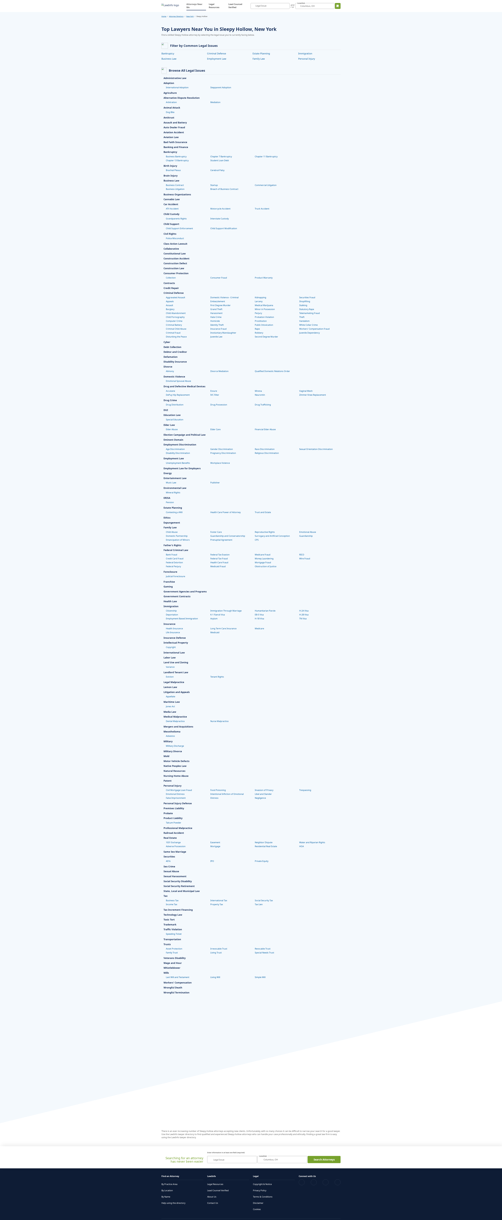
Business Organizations (177, 194)
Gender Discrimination (221, 449)
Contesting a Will (174, 512)
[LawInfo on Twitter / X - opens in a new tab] (314, 1182)
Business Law (168, 58)
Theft (301, 317)
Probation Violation (264, 317)
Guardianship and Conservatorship (227, 535)
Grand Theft (216, 309)
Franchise (169, 581)
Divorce (168, 366)
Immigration (305, 53)
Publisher (215, 482)
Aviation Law (171, 137)
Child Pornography (175, 317)
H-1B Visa (259, 618)
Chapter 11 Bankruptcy (266, 156)
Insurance (169, 624)
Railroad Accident (174, 833)
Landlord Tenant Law (176, 672)
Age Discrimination (175, 449)
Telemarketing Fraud (309, 313)
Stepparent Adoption (220, 87)
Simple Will (260, 977)
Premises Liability (174, 808)
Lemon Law (170, 687)
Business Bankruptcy (176, 156)
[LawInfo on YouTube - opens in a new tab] (326, 1182)
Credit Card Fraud (174, 558)
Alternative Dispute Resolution (182, 97)
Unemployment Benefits (178, 463)
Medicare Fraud (262, 554)
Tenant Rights (217, 676)
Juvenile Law (216, 336)
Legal (256, 1176)
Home (163, 16)
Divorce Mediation (219, 371)
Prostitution (261, 321)
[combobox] (270, 6)
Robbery (259, 332)
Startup (214, 185)
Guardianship (306, 535)
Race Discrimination (265, 449)
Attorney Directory (176, 16)
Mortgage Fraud (263, 562)
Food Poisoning (218, 790)
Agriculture (170, 93)
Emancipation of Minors (178, 539)
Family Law (259, 58)
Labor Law (170, 657)
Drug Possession (218, 404)
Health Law (170, 601)
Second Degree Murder (266, 336)
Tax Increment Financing (178, 909)
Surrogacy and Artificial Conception (272, 535)
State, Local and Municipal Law (182, 891)
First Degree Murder (220, 305)
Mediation (215, 102)
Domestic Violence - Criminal (224, 297)
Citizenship (171, 610)
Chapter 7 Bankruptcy (221, 156)
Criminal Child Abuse (176, 328)
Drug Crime (170, 400)
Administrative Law (175, 78)
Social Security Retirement (179, 886)
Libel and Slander (263, 794)
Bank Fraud (171, 554)
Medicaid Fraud (218, 566)
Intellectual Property (176, 642)
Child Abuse (172, 532)
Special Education (174, 419)
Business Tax (172, 900)
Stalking (303, 305)
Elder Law (169, 425)
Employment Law (216, 58)
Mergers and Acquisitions (178, 726)
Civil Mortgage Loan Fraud (179, 790)
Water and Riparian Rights (312, 842)
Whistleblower (172, 967)
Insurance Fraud (218, 328)
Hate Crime (215, 317)
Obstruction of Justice (265, 566)
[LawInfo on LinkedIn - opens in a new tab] (338, 1182)
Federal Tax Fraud (219, 558)
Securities (169, 856)
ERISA (167, 498)
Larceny (259, 301)
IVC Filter (214, 394)
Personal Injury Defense (178, 803)
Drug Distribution (174, 404)
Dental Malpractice (175, 721)
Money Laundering (264, 558)
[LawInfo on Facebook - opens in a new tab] (302, 1182)
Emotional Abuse (307, 532)
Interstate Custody (219, 218)
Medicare (259, 628)
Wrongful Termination (176, 992)
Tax (165, 896)
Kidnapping (260, 297)
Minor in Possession (265, 309)
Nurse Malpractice (219, 721)
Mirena (258, 390)
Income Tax (171, 904)
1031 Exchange (173, 842)
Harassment (216, 313)
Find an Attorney (170, 1176)
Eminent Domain (173, 439)
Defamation (171, 357)
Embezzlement (217, 301)
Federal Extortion (174, 562)
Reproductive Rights (265, 532)
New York (190, 16)
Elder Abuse (172, 429)
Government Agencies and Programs (185, 591)
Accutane (170, 390)
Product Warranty (264, 277)
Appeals (170, 301)
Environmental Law (175, 488)
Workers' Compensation (178, 982)
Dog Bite (170, 112)
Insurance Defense (175, 637)
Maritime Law (172, 702)
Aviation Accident (174, 132)
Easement (215, 842)
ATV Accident (172, 208)
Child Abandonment (176, 313)
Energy (168, 473)
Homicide (215, 321)
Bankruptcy (167, 53)
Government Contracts (177, 596)
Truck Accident (262, 208)
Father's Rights (172, 545)
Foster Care (216, 532)
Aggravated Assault (175, 297)
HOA (301, 846)
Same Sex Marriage (175, 851)
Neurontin (260, 394)
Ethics (167, 517)
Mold (166, 756)
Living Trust (216, 952)
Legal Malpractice (174, 682)
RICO (301, 554)
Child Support (171, 224)
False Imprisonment (176, 798)
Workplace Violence (220, 463)
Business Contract (175, 185)
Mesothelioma (172, 731)
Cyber (167, 342)
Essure (213, 390)
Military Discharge (175, 745)
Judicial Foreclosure (175, 576)
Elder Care (215, 429)
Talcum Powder (173, 822)
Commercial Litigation (265, 185)
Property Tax (216, 904)
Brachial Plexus (173, 170)
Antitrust (169, 117)
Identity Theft (217, 324)
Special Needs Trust (264, 952)
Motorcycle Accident (220, 208)
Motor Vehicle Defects (176, 761)
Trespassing (305, 790)
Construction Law (174, 268)
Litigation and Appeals (177, 692)
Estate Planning (261, 53)
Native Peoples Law (175, 766)
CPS (257, 539)
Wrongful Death (173, 987)
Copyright (171, 647)
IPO (212, 861)
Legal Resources (214, 6)
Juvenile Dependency (309, 332)
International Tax (218, 900)
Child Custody (171, 214)
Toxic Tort (169, 919)
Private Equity (261, 861)
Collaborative (171, 248)
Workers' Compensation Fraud (314, 328)
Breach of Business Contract (224, 189)
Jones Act (170, 706)
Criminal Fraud (173, 332)
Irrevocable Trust (218, 948)
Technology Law (173, 914)
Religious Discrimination (267, 453)
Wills (166, 972)
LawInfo (211, 1176)
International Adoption (177, 87)
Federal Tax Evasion (220, 554)
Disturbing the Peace (176, 336)
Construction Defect (175, 263)
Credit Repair (171, 288)
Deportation (172, 614)
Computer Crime (174, 321)
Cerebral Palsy (217, 170)
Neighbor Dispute (263, 842)
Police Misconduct (175, 238)
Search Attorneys (324, 1159)
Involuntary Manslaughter (223, 332)
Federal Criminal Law (176, 550)
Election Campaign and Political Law (185, 434)
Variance (170, 667)
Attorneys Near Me (196, 6)
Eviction (170, 676)
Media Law (170, 711)
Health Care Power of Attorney (225, 512)
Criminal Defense (216, 53)
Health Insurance (174, 628)
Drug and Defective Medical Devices (184, 386)
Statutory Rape (306, 309)
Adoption (169, 83)
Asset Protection (174, 948)
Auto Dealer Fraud (174, 127)
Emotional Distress (175, 794)
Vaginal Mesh (306, 390)
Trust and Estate (263, 512)
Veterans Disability (175, 958)
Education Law (172, 415)
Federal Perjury (173, 566)
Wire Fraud (304, 558)
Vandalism (304, 321)
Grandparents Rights (176, 218)
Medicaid (214, 632)
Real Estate (170, 838)
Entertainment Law (175, 478)
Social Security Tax (264, 900)
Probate (168, 813)
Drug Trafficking (263, 404)
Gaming (168, 586)
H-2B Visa (304, 614)
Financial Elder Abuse (265, 429)
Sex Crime (169, 866)
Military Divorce (173, 751)
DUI (166, 410)
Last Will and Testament (177, 977)
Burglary (170, 309)
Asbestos (170, 736)
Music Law (171, 482)
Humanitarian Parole (265, 610)
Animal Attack (172, 107)
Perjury (258, 313)
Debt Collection (172, 347)
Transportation (172, 939)
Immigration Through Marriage (226, 610)
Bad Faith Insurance (175, 142)
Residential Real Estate (266, 846)
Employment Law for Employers (182, 468)
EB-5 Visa (259, 614)
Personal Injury (306, 58)
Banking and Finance (176, 147)
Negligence (260, 798)
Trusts (167, 944)
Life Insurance (173, 632)
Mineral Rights (173, 492)
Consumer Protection (176, 273)
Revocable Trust (262, 948)
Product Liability (173, 818)
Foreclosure (170, 571)
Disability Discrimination (178, 453)
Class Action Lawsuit (175, 243)
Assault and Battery (175, 122)
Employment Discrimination (180, 444)
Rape (257, 328)
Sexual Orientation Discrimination (316, 449)
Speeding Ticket (174, 933)
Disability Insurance (175, 361)
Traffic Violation (173, 929)
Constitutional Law (175, 253)
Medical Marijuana (264, 305)
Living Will (215, 977)
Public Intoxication (264, 324)
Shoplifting (304, 301)
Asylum (214, 618)
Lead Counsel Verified (235, 6)
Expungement (172, 522)
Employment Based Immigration (182, 618)
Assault (169, 305)
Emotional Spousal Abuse (178, 381)
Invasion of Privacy (264, 790)
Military (168, 741)
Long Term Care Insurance (223, 628)
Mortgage (215, 846)
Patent (168, 780)
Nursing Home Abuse (176, 776)
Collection (171, 277)
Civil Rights (170, 233)
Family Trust (172, 952)
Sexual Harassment (175, 876)
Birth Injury (170, 165)
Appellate (170, 696)
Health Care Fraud (219, 562)
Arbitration (171, 102)
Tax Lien (259, 904)
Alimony (170, 371)
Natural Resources (174, 771)
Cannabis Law (172, 199)
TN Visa (303, 618)
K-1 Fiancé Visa (217, 614)
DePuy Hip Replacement (178, 394)
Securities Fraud (307, 297)
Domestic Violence (174, 376)
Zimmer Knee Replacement (312, 394)
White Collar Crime (308, 324)
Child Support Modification (223, 228)
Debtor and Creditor (175, 352)
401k (168, 861)
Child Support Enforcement (179, 228)
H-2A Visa (304, 610)
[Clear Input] (287, 6)
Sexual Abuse (171, 871)
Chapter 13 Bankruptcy (177, 160)
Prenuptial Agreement (221, 539)
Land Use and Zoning (176, 662)
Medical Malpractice (175, 716)
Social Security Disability (178, 881)
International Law (174, 652)
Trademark (170, 924)
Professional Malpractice (178, 828)
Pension (170, 502)
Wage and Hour (173, 963)
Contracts (169, 283)
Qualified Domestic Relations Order (272, 371)
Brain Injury (171, 175)
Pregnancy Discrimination (223, 453)
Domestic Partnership (177, 535)
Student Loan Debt (219, 160)
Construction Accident (176, 258)
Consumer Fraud (218, 277)
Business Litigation (175, 189)
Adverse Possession (176, 846)
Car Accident (171, 204)
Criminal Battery (174, 324)
